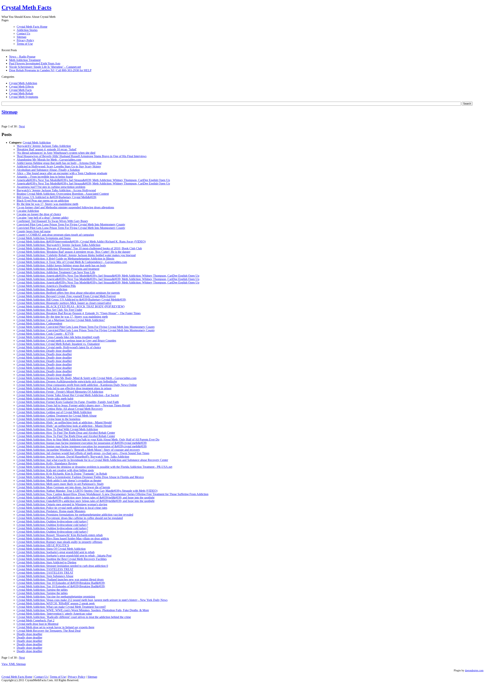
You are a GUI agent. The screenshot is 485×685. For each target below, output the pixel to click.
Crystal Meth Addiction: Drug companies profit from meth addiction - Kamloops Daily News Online (77, 384)
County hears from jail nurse (34, 231)
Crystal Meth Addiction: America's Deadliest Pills (46, 286)
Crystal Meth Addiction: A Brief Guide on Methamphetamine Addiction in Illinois (65, 258)
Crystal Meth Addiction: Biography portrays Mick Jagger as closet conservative (64, 303)
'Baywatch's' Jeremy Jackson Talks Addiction (44, 146)
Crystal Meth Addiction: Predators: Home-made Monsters (51, 511)
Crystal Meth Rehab (21, 93)
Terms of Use (25, 43)
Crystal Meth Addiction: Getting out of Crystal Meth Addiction (54, 412)
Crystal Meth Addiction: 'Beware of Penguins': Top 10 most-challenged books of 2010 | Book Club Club (79, 248)
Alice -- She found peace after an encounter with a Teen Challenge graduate (62, 173)
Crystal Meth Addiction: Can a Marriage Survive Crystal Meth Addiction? (61, 320)
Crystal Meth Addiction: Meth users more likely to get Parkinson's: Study (60, 483)
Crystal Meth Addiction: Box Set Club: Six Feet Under (49, 309)
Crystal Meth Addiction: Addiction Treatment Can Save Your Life (56, 272)
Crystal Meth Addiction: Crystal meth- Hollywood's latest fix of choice (59, 347)
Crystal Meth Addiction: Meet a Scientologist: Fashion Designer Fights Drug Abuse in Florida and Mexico (80, 477)
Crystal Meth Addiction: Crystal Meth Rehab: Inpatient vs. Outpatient (58, 344)
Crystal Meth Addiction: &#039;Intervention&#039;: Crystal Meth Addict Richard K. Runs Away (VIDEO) (81, 241)
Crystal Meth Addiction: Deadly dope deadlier (44, 350)
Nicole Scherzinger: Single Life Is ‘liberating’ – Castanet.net (45, 66)
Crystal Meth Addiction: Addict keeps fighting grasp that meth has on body (61, 265)
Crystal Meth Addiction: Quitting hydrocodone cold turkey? (52, 521)
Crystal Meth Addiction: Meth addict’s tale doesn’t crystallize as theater (59, 480)
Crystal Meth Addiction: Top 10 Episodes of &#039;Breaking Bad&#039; (61, 582)
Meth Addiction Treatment (25, 60)
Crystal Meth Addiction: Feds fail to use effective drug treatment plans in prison (64, 388)
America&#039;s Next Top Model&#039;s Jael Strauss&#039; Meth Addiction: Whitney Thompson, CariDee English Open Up (93, 180)
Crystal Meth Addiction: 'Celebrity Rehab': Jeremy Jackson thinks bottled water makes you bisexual (76, 255)
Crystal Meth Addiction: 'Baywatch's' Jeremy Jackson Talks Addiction (58, 245)
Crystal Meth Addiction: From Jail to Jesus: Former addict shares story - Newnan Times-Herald (73, 405)
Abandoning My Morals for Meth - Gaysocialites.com (49, 159)
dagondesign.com (474, 670)
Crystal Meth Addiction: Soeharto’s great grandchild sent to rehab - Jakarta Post (64, 555)
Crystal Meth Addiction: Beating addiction (42, 289)
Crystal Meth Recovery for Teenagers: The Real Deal (49, 630)
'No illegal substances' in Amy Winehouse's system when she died (56, 152)
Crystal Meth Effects (21, 86)
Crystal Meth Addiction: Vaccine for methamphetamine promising (56, 596)
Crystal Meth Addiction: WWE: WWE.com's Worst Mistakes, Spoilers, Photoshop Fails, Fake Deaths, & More (83, 610)
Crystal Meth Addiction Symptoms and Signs (44, 238)
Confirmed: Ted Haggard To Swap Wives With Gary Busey (52, 221)
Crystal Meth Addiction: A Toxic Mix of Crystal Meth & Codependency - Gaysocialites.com (72, 262)
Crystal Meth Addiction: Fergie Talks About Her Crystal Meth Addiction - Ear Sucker (68, 395)
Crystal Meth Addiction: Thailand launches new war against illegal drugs (60, 579)
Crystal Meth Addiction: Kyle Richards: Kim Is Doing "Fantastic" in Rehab (62, 473)
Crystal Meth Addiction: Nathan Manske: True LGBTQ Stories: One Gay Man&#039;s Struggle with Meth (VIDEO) (87, 490)
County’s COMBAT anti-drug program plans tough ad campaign (55, 234)
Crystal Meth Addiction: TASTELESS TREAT (45, 569)
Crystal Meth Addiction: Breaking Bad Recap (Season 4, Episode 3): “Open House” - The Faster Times (79, 313)
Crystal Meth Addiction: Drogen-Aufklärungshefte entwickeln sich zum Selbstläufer (67, 381)
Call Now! (261, 8)
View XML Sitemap (14, 664)
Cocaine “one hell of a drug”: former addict (42, 217)
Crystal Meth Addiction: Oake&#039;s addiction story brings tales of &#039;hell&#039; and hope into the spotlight (85, 497)
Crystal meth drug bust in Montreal (37, 623)
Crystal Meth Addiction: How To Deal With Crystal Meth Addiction (57, 429)
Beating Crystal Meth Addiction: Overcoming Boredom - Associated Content (63, 193)
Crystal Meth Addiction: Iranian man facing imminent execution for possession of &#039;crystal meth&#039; (82, 443)
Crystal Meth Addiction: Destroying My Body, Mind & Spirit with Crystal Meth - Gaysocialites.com (76, 378)
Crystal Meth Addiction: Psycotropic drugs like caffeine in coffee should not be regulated (70, 518)
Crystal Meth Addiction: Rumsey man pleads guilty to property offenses (59, 542)
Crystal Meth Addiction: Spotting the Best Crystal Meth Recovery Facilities (62, 559)
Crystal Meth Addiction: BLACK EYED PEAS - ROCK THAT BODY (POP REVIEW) (70, 306)
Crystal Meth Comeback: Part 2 (35, 620)
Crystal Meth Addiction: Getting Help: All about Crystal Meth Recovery (60, 408)
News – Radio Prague (22, 56)
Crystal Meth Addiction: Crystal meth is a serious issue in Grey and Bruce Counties (66, 340)
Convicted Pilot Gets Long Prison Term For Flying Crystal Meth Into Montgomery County (71, 224)
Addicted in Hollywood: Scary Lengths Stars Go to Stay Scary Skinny (59, 166)
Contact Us (23, 33)
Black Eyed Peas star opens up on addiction (43, 200)
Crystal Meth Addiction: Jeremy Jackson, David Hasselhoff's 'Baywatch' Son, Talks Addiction (73, 456)
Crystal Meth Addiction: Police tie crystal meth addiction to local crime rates (62, 507)
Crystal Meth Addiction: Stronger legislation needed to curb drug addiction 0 (62, 565)
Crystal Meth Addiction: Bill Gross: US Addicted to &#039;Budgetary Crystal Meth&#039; (71, 299)
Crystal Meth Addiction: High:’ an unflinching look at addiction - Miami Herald (64, 422)
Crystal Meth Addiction (23, 83)
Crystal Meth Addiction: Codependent (39, 323)
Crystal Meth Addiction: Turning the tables (42, 589)
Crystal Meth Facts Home (32, 26)
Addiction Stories (27, 30)
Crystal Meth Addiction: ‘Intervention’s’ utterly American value (54, 613)
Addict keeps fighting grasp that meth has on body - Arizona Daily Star (59, 163)
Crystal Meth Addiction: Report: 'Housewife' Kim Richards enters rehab (60, 535)
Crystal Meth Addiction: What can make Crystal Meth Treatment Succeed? (61, 606)
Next (22, 126)
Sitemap (21, 36)
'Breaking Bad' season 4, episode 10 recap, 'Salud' (47, 149)
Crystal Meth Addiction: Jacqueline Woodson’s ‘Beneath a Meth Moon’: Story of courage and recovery (78, 449)
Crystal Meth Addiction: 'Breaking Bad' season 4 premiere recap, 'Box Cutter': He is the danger (73, 251)
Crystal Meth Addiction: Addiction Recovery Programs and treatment (58, 268)
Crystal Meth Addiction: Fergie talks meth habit (45, 398)
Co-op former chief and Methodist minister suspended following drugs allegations (65, 207)
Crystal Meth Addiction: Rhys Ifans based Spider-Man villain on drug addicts (63, 538)
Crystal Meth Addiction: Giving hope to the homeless (48, 419)
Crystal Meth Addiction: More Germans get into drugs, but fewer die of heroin (63, 487)
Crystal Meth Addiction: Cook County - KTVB (45, 333)
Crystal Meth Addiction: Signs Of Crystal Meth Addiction (51, 548)
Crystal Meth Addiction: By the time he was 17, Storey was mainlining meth (62, 316)
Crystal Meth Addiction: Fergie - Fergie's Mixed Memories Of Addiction (60, 391)
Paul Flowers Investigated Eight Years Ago (34, 63)
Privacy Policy (25, 40)
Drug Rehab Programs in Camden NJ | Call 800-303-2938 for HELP (50, 70)
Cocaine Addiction (28, 210)
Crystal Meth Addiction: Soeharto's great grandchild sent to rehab (56, 552)
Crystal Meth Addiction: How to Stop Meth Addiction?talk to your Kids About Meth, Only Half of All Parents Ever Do (88, 439)
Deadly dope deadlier (29, 634)
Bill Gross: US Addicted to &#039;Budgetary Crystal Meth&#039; (57, 197)
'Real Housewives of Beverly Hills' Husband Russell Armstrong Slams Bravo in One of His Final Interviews (81, 156)
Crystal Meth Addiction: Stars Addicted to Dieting (46, 562)
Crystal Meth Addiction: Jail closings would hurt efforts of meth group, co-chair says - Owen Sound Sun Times (83, 453)
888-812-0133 (226, 8)
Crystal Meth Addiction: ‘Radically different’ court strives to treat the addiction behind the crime (74, 617)
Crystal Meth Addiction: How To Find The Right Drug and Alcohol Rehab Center (66, 432)
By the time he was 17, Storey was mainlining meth (47, 204)
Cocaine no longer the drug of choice (39, 214)
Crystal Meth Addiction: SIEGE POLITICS (43, 545)
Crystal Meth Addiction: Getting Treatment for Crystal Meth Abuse (57, 415)
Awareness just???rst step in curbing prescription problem (51, 187)
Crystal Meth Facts (20, 90)
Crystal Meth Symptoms (23, 96)
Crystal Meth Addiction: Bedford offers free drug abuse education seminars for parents (68, 292)
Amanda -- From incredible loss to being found (45, 176)
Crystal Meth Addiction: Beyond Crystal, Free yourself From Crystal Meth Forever (66, 296)
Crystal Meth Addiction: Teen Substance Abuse (45, 576)
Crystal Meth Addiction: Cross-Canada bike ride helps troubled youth (58, 337)
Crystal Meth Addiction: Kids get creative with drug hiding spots (55, 470)
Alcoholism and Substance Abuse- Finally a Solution (48, 169)
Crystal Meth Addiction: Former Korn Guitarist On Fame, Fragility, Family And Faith (68, 402)
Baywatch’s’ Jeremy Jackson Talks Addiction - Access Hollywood (56, 190)
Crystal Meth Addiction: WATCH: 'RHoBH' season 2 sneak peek (56, 603)
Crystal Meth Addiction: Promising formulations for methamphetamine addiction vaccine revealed (75, 514)
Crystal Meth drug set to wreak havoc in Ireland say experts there (55, 627)
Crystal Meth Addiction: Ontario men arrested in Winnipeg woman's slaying (62, 504)
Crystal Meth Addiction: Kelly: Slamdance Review (47, 463)
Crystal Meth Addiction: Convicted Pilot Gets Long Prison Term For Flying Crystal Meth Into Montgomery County (86, 326)
